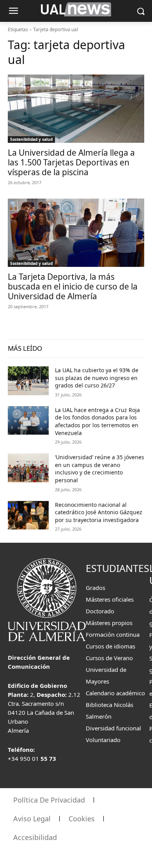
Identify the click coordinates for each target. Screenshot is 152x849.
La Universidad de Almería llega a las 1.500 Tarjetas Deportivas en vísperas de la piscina (71, 162)
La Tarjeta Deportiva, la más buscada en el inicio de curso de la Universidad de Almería (73, 286)
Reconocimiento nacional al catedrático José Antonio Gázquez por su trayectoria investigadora (98, 512)
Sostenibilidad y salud (31, 139)
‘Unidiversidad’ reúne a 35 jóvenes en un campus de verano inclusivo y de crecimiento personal (99, 468)
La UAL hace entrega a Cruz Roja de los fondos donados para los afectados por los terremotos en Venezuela (97, 421)
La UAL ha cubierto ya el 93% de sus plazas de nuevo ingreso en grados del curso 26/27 (96, 377)
